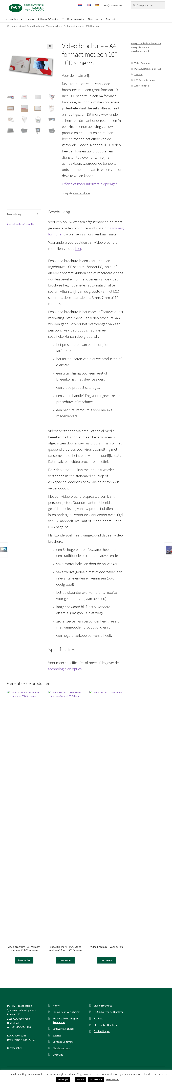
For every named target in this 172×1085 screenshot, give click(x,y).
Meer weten (112, 1079)
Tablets (138, 74)
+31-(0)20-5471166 (113, 5)
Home (14, 25)
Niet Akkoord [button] (96, 1079)
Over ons (93, 19)
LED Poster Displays (144, 80)
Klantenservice (75, 19)
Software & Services (48, 19)
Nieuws (30, 19)
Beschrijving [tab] (14, 214)
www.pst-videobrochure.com (146, 43)
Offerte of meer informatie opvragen (90, 184)
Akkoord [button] (80, 1079)
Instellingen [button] (63, 1079)
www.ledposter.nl (140, 51)
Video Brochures (35, 25)
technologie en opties (65, 668)
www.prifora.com (140, 47)
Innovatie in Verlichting (66, 1012)
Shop (22, 25)
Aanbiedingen (141, 85)
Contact (110, 19)
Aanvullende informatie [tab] (20, 224)
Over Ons (58, 1054)
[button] (50, 46)
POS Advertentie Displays (147, 68)
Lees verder (24, 960)
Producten (12, 19)
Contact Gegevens (63, 1041)
